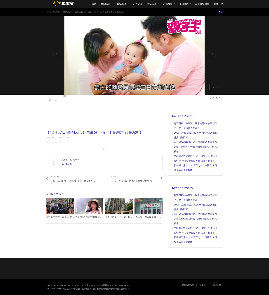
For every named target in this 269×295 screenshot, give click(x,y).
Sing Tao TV (66, 164)
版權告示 (217, 285)
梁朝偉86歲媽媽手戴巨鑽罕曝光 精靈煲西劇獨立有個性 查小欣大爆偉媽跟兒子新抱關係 (195, 146)
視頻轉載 (184, 3)
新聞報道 (106, 3)
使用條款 (203, 285)
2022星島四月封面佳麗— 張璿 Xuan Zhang (97, 216)
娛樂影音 (122, 3)
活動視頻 (168, 3)
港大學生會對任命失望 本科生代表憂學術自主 (69, 216)
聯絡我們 (218, 3)
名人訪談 (137, 3)
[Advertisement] (104, 120)
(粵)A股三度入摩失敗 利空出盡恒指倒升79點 (158, 216)
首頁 (94, 3)
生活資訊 (152, 3)
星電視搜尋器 (202, 3)
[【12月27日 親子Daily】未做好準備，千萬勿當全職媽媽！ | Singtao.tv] (63, 3)
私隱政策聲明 (188, 285)
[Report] (64, 96)
